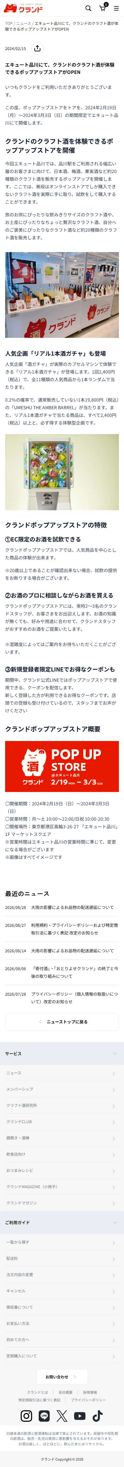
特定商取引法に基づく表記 (39, 1399)
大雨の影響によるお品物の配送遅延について (72, 907)
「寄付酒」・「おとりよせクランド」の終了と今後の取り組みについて (74, 972)
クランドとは (37, 1392)
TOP (9, 23)
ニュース (24, 23)
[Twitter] (62, 1416)
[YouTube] (80, 1416)
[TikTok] (97, 1416)
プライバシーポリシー (88, 1399)
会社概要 (65, 1392)
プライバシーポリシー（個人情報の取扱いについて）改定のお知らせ (74, 997)
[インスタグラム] (26, 1416)
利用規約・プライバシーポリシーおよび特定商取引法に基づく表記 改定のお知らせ (74, 928)
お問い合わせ (56, 1376)
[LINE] (44, 1416)
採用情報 (90, 1392)
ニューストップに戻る (67, 1022)
